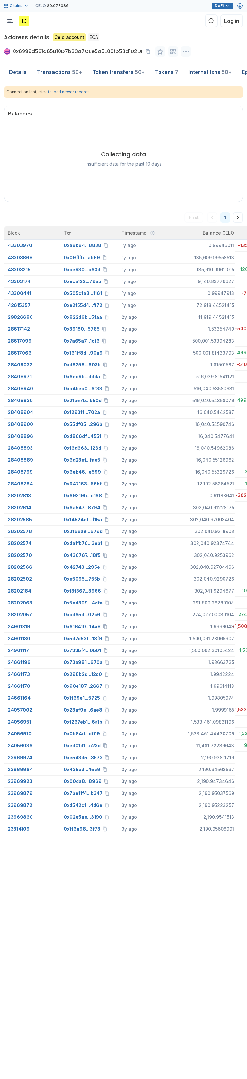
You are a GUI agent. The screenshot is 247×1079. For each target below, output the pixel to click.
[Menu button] (10, 20)
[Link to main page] (24, 21)
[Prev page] (212, 217)
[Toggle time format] (152, 233)
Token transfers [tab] (118, 72)
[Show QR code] (173, 51)
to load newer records (69, 91)
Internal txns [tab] (210, 72)
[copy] (149, 51)
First (194, 217)
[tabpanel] (123, 460)
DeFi (219, 5)
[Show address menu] (186, 51)
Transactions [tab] (59, 72)
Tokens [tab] (166, 72)
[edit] (160, 51)
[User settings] (240, 6)
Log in (231, 21)
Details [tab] (18, 72)
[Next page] (238, 217)
